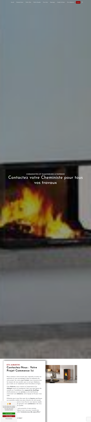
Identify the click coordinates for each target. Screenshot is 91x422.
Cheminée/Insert (19, 2)
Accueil (12, 2)
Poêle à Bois (28, 2)
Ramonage (52, 2)
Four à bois (45, 2)
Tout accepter (8, 413)
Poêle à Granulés (37, 2)
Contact (78, 2)
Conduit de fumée (61, 2)
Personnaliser (9, 418)
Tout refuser (9, 416)
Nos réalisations (70, 2)
